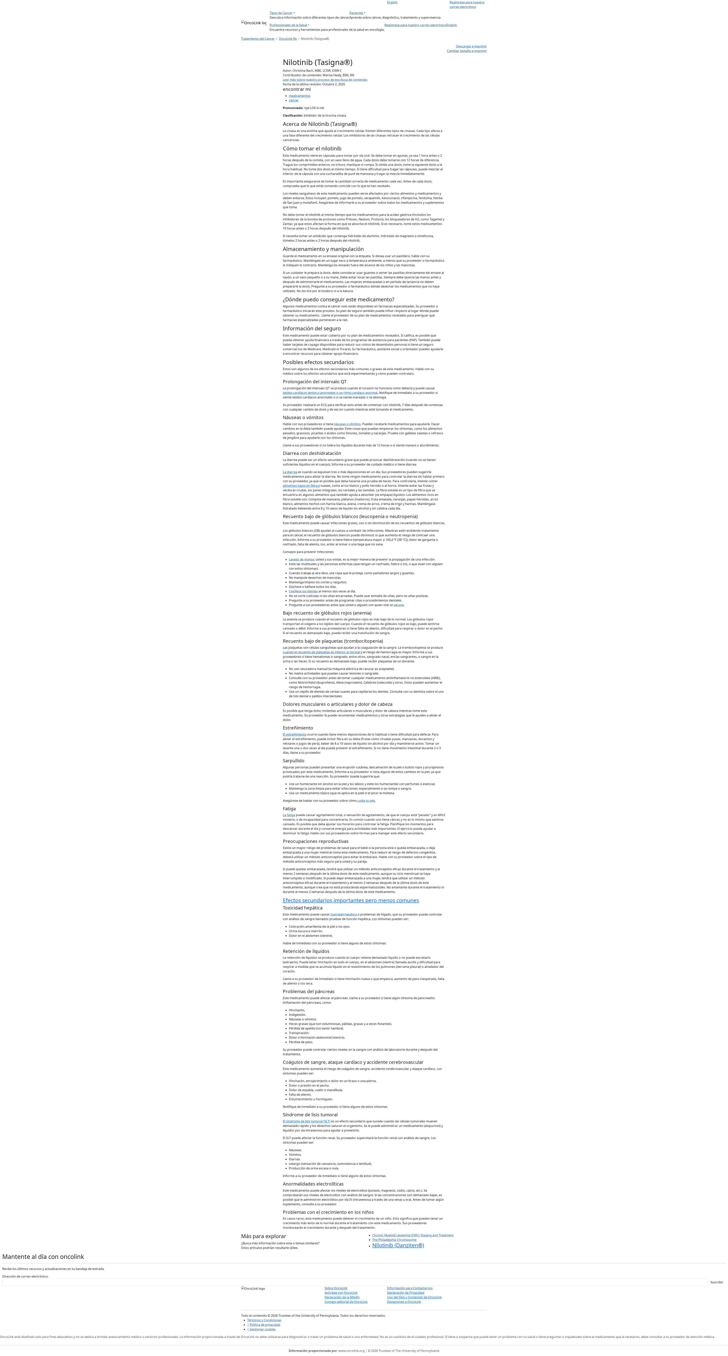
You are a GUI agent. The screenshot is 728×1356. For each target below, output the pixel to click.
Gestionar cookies (263, 1329)
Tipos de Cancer (281, 13)
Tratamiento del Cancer (258, 39)
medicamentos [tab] (299, 96)
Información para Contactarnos (410, 1288)
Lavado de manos (301, 559)
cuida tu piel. (366, 801)
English (392, 2)
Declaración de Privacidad (405, 1293)
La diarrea (290, 472)
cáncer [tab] (294, 100)
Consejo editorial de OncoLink (346, 1302)
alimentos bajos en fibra (300, 486)
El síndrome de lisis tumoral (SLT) (306, 1121)
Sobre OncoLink (336, 1288)
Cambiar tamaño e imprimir (467, 51)
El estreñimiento (294, 734)
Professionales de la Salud (288, 25)
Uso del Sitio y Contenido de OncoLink (414, 1297)
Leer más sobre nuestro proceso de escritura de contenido (325, 80)
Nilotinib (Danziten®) (398, 1245)
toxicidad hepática (343, 914)
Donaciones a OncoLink (404, 1302)
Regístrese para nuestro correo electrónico (415, 25)
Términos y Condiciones (264, 1320)
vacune (399, 605)
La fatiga (289, 815)
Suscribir (717, 1282)
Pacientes (356, 13)
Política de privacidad (265, 1325)
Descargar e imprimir (471, 46)
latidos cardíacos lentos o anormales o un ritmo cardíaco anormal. (330, 393)
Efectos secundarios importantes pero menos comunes (351, 900)
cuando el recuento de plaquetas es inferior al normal (321, 652)
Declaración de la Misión (342, 1297)
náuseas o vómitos (347, 424)
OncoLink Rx (288, 39)
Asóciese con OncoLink (341, 1293)
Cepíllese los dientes (303, 591)
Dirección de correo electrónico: (25, 1276)
